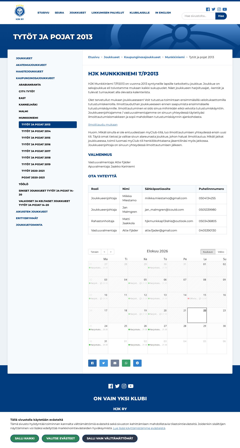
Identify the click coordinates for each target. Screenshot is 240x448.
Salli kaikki (24, 438)
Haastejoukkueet (29, 71)
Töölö (23, 184)
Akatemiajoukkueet (31, 65)
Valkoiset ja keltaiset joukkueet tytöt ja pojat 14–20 (44, 203)
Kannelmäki (28, 104)
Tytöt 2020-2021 (33, 170)
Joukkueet (78, 12)
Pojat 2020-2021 (33, 177)
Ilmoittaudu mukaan (103, 124)
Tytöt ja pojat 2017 (36, 151)
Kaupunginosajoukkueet (35, 78)
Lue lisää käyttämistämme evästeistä (139, 428)
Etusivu (43, 12)
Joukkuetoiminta (29, 224)
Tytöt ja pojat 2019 (36, 164)
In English (163, 12)
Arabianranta (30, 84)
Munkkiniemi (28, 117)
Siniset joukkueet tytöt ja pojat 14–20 (46, 192)
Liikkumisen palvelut (108, 12)
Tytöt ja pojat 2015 (36, 137)
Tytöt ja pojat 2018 (36, 157)
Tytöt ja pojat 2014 (36, 131)
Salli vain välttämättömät (110, 438)
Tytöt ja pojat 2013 (36, 124)
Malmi (23, 111)
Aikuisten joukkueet (32, 211)
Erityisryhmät (27, 218)
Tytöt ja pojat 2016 (36, 144)
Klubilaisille (140, 12)
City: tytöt (27, 91)
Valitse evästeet (60, 438)
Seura (59, 12)
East (22, 98)
